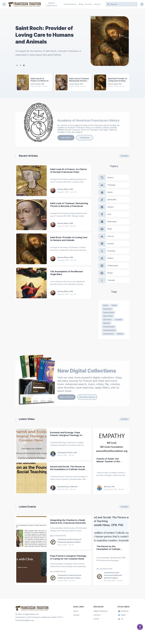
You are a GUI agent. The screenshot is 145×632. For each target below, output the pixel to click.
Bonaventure (107, 309)
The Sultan (118, 319)
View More (124, 156)
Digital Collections (51, 4)
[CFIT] (24, 4)
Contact (76, 615)
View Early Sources (87, 397)
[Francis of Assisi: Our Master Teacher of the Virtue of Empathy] (111, 441)
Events (88, 4)
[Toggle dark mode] (141, 4)
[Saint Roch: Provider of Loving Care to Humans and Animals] (100, 82)
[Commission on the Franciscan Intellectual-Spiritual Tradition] (54, 542)
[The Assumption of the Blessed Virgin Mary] (31, 283)
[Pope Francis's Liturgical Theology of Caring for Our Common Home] (31, 568)
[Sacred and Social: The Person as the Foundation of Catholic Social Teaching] (31, 478)
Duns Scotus (107, 319)
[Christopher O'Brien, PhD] (54, 454)
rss (122, 619)
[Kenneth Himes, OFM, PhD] (54, 488)
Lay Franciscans (108, 334)
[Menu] (4, 4)
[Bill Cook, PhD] (100, 488)
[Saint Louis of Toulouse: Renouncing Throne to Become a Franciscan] (61, 82)
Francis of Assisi (108, 312)
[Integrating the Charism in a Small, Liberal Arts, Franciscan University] (31, 532)
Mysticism (106, 323)
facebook (124, 611)
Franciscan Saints (108, 326)
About (97, 4)
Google (114, 305)
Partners (97, 615)
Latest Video (27, 419)
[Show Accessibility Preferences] (140, 627)
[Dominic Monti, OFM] (54, 190)
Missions (120, 334)
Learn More (66, 138)
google (105, 305)
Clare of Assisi (108, 316)
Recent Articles (28, 155)
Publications (70, 4)
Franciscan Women (109, 330)
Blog (81, 4)
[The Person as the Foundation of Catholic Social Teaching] (111, 529)
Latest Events (27, 506)
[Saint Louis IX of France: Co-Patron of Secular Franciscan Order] (110, 41)
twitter (123, 615)
